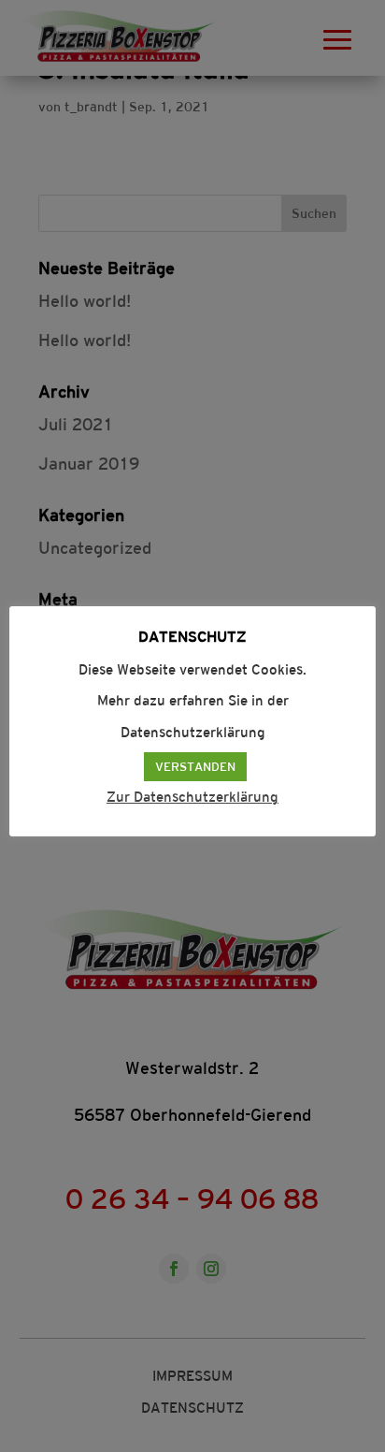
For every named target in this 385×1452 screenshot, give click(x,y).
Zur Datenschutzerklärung (192, 797)
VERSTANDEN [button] (195, 767)
